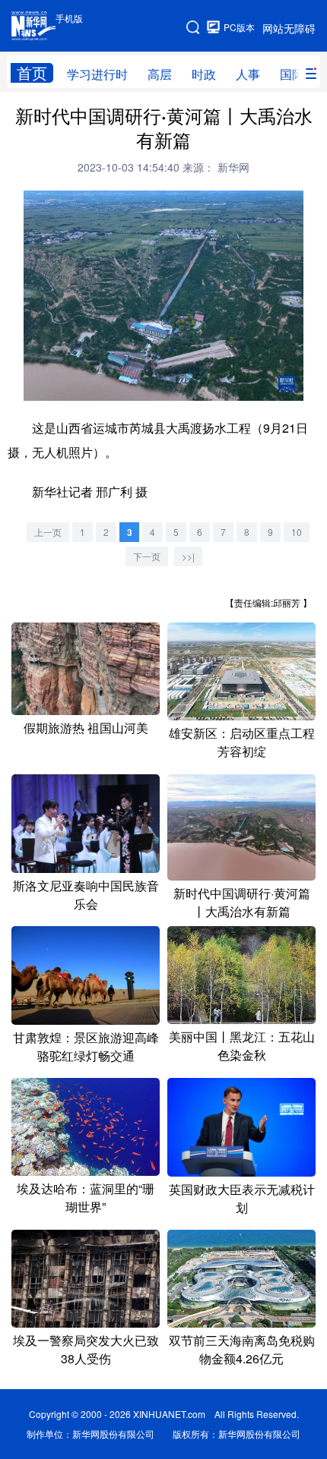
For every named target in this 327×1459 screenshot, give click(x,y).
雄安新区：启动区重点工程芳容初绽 (242, 742)
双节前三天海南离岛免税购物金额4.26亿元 (242, 1349)
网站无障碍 (289, 28)
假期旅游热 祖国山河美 (86, 727)
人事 (248, 74)
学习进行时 (97, 74)
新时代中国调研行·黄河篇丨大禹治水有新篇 (241, 902)
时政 (204, 74)
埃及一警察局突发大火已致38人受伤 (86, 1349)
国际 (292, 74)
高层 (160, 74)
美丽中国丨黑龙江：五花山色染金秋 (242, 1046)
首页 (32, 73)
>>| (188, 556)
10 (296, 531)
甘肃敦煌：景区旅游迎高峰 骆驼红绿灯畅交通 (86, 1046)
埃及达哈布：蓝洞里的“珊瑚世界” (85, 1197)
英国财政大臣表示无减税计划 (242, 1198)
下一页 (146, 556)
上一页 (48, 531)
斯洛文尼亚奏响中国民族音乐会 (86, 894)
